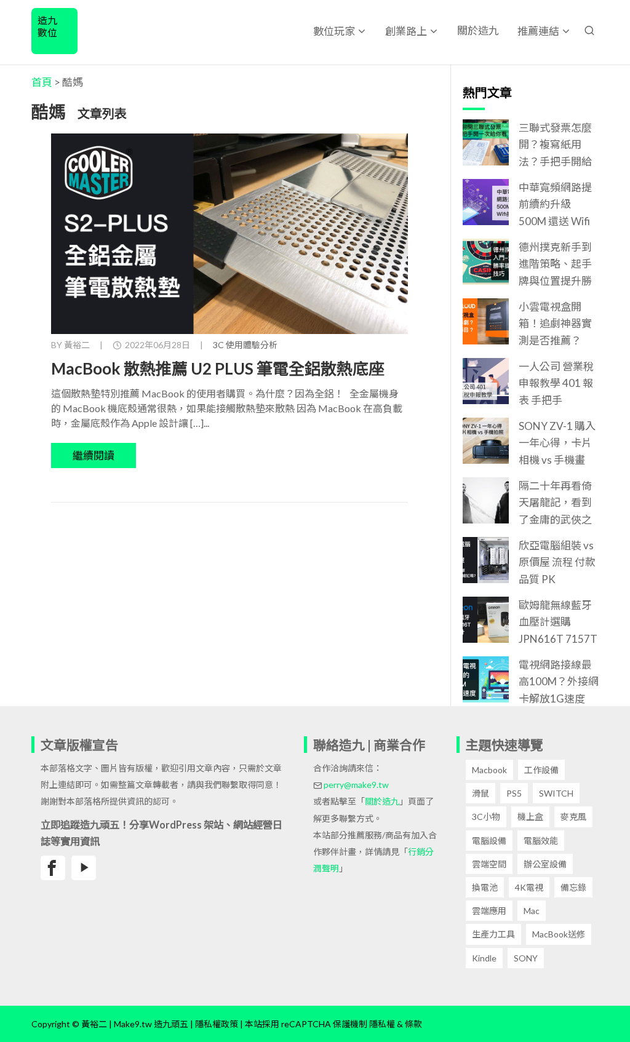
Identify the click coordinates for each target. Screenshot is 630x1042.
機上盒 (530, 816)
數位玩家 (334, 31)
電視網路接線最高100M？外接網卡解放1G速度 (559, 681)
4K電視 (529, 887)
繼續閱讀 (93, 455)
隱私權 (382, 1024)
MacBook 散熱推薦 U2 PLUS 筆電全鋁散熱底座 (218, 368)
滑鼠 (480, 793)
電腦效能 (541, 840)
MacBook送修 (558, 934)
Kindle (484, 958)
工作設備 (541, 770)
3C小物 (486, 816)
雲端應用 (489, 910)
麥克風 (573, 816)
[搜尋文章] (589, 30)
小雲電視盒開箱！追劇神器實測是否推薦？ (555, 323)
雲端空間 (489, 864)
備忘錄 (573, 887)
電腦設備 (489, 840)
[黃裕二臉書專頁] (53, 868)
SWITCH (556, 793)
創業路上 (406, 31)
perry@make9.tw (356, 784)
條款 (413, 1024)
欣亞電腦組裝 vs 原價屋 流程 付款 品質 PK (557, 562)
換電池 (485, 887)
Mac (532, 910)
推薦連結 (538, 31)
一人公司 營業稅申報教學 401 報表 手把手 (556, 383)
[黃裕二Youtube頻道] (83, 868)
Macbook (489, 770)
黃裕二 (77, 345)
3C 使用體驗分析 (245, 345)
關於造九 (478, 30)
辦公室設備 (545, 864)
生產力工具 (493, 934)
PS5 (514, 793)
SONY (526, 958)
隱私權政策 (216, 1024)
